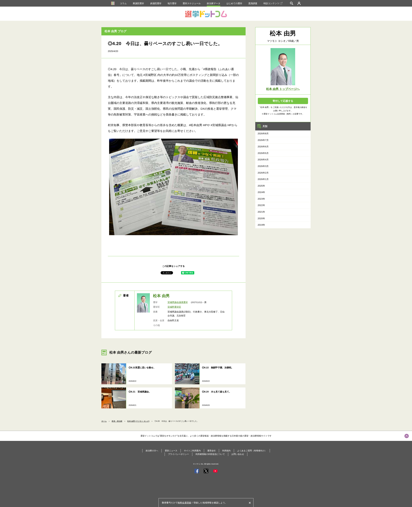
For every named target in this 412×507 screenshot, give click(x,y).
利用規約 (226, 450)
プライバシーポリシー (178, 454)
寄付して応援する (283, 101)
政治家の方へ (152, 450)
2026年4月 (263, 159)
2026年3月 (263, 166)
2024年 (261, 192)
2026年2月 (263, 172)
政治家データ (213, 3)
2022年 (261, 205)
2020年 (261, 218)
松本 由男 (161, 296)
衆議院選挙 (138, 3)
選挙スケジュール (192, 3)
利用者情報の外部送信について (210, 454)
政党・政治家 (117, 421)
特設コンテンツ (271, 3)
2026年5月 (263, 153)
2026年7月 (263, 140)
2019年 (261, 225)
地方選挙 (172, 3)
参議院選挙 (155, 3)
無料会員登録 (184, 502)
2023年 (261, 199)
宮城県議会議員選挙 (178, 302)
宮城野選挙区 (174, 307)
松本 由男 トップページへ (283, 89)
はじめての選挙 (234, 3)
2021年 (261, 212)
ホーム (104, 421)
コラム (123, 3)
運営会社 (211, 450)
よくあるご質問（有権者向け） (252, 450)
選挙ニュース (171, 450)
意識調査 (252, 3)
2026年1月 (263, 179)
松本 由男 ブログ (115, 31)
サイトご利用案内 (192, 450)
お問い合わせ (237, 454)
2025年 (261, 185)
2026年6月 (263, 146)
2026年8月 (263, 133)
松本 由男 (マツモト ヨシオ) (138, 421)
